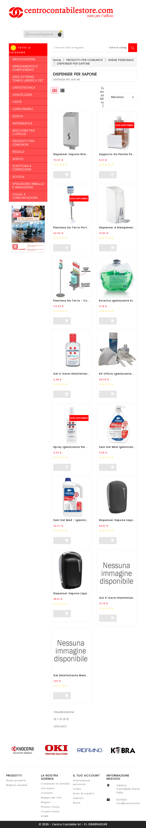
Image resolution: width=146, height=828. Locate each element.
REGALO (18, 152)
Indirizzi (78, 798)
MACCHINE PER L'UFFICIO (23, 132)
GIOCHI (17, 116)
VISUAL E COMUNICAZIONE (25, 196)
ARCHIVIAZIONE (23, 59)
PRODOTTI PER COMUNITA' (23, 142)
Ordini (77, 789)
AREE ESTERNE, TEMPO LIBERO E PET (27, 78)
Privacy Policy (50, 807)
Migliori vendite (16, 785)
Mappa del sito (51, 797)
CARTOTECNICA (23, 88)
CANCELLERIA (22, 95)
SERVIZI (18, 159)
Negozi (45, 802)
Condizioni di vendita (55, 783)
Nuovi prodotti (16, 780)
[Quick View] (83, 174)
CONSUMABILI (22, 109)
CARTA (17, 102)
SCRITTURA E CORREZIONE (22, 167)
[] (53, 174)
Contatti (47, 793)
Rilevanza (123, 97)
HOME (45, 816)
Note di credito (83, 793)
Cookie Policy (50, 811)
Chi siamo (47, 788)
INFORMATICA (22, 123)
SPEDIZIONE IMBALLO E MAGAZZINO (28, 185)
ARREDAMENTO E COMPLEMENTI (25, 68)
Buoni (76, 802)
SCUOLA (18, 177)
